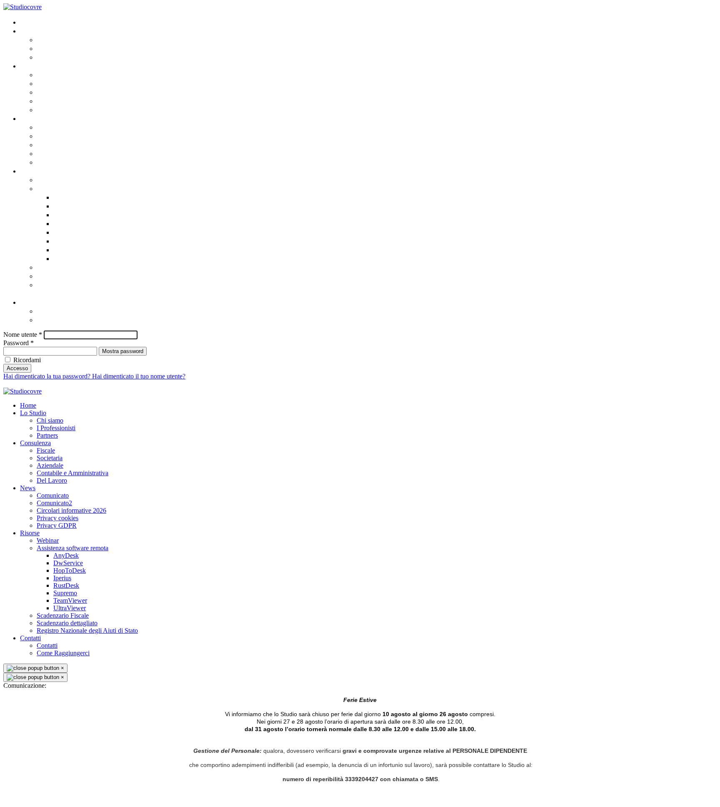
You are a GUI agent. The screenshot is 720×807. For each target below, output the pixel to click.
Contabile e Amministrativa (81, 100)
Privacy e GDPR (160, 383)
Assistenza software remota (82, 188)
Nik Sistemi (233, 383)
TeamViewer (72, 249)
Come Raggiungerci (68, 319)
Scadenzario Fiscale (69, 267)
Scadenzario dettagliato (76, 275)
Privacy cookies (61, 153)
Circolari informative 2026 (79, 144)
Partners (50, 57)
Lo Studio (35, 30)
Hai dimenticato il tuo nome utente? (138, 376)
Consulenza (38, 65)
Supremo (67, 240)
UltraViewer (72, 258)
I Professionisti (60, 48)
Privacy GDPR (57, 162)
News (28, 118)
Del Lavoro (54, 109)
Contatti (33, 302)
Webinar (50, 179)
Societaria (53, 83)
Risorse (32, 170)
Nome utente (22, 334)
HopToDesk (71, 214)
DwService (70, 205)
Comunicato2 (58, 135)
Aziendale (52, 92)
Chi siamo (52, 39)
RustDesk (68, 232)
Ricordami (27, 359)
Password (18, 342)
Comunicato (56, 127)
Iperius (64, 223)
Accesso (17, 368)
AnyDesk (67, 197)
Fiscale (48, 74)
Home (29, 22)
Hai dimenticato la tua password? (47, 376)
